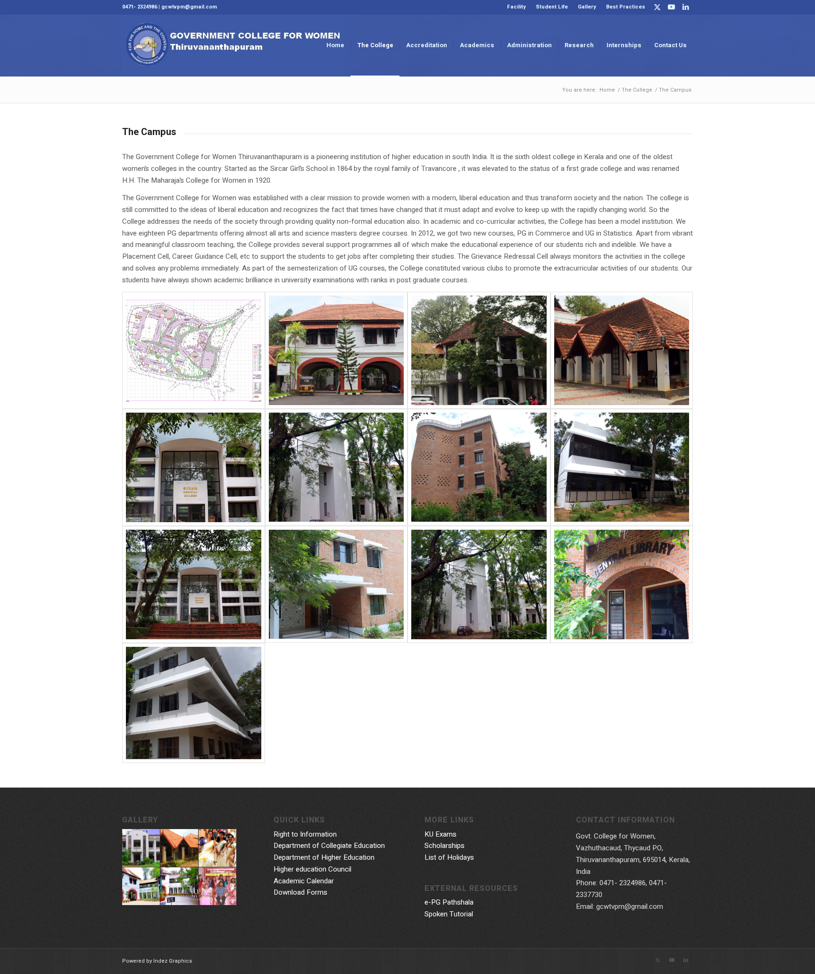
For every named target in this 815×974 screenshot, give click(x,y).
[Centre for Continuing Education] (621, 467)
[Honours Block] (336, 584)
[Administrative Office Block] (336, 350)
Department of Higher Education (324, 857)
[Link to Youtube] (671, 7)
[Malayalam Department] (621, 350)
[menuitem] (516, 7)
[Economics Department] (193, 467)
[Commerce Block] (193, 703)
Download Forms (300, 892)
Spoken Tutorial (448, 914)
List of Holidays (449, 857)
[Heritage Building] (479, 350)
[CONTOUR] (193, 350)
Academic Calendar (304, 881)
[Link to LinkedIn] (686, 7)
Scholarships (444, 845)
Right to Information (305, 834)
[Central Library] (479, 467)
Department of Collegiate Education (329, 845)
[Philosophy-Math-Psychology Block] (336, 467)
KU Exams (440, 834)
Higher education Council (312, 869)
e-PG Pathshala (449, 902)
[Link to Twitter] (657, 7)
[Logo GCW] (233, 45)
